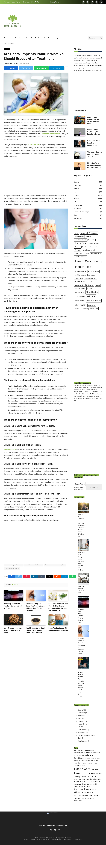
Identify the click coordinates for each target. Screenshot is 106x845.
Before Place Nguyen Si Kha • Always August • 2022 (93, 120)
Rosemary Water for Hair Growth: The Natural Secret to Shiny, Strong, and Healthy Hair (58, 607)
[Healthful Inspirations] (12, 20)
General (7, 38)
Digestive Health (86, 247)
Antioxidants (79, 236)
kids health (90, 281)
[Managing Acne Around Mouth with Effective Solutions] (79, 166)
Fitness (21, 38)
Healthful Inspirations (12, 63)
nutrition (90, 288)
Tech (75, 215)
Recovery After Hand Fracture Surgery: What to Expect (13, 606)
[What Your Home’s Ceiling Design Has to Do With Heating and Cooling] (83, 545)
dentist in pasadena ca (51, 134)
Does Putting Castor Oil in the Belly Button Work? (58, 629)
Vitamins (85, 308)
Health (33, 38)
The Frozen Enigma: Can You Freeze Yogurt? (94, 154)
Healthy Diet (80, 271)
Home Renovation (90, 278)
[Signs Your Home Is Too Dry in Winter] (83, 579)
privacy (79, 487)
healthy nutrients (80, 275)
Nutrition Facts (79, 292)
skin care (79, 300)
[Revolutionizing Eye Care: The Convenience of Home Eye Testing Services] (36, 595)
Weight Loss (59, 38)
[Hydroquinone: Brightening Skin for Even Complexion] (79, 132)
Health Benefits (80, 257)
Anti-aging (84, 233)
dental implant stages (12, 568)
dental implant (33, 145)
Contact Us (26, 2)
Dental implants (10, 449)
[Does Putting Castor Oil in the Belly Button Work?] (58, 619)
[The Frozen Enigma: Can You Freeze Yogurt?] (79, 155)
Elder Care (77, 185)
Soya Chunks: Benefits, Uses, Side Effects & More (13, 630)
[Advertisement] (65, 20)
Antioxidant (93, 233)
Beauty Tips (91, 240)
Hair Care (78, 253)
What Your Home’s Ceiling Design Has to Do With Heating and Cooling (81, 561)
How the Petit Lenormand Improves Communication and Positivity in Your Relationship (81, 525)
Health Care (83, 261)
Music (98, 285)
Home (5, 43)
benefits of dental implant (33, 565)
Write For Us (35, 2)
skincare (91, 296)
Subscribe (94, 487)
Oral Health (48, 38)
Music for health (80, 288)
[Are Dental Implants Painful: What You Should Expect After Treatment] (36, 94)
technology (91, 305)
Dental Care (49, 565)
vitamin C (77, 308)
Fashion (96, 247)
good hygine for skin (89, 250)
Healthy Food (93, 272)
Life (39, 38)
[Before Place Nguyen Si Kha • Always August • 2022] (79, 120)
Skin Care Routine (94, 301)
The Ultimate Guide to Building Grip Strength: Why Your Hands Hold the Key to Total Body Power (81, 683)
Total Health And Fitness (94, 65)
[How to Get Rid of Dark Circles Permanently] (79, 143)
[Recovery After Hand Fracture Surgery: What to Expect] (13, 595)
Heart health (79, 278)
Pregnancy (77, 208)
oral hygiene (80, 296)
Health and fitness (96, 253)
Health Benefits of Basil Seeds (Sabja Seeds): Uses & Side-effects (35, 630)
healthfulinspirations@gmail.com (55, 825)
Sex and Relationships (81, 212)
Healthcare (97, 262)
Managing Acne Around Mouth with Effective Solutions (94, 165)
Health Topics (15, 2)
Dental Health (94, 243)
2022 (76, 233)
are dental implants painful (13, 565)
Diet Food (77, 247)
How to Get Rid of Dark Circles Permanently (93, 143)
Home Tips (80, 281)
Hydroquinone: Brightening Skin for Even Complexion (94, 132)
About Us (7, 2)
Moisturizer (90, 285)
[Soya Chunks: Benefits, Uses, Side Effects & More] (13, 619)
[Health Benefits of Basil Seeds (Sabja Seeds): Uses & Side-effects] (36, 619)
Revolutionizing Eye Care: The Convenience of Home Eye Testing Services (35, 607)
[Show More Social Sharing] (66, 68)
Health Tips (83, 267)
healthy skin (91, 275)
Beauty (14, 38)
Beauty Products (80, 240)
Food (27, 38)
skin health (80, 305)
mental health (79, 285)
